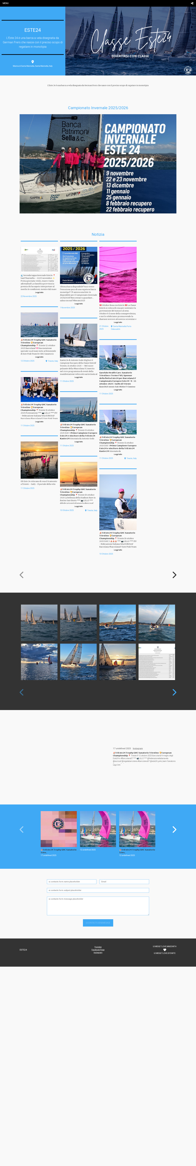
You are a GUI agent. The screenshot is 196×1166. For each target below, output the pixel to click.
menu (6, 3)
